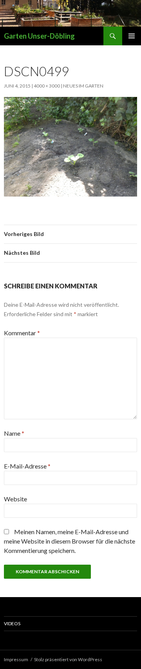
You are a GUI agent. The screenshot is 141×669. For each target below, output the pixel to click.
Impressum (16, 659)
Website (15, 499)
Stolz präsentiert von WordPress (68, 659)
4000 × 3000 (47, 86)
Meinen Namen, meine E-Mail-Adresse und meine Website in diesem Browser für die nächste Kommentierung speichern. (69, 541)
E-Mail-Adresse (27, 466)
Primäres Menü (131, 36)
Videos (12, 623)
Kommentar (22, 332)
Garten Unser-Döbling (39, 36)
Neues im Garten (83, 86)
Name (14, 433)
